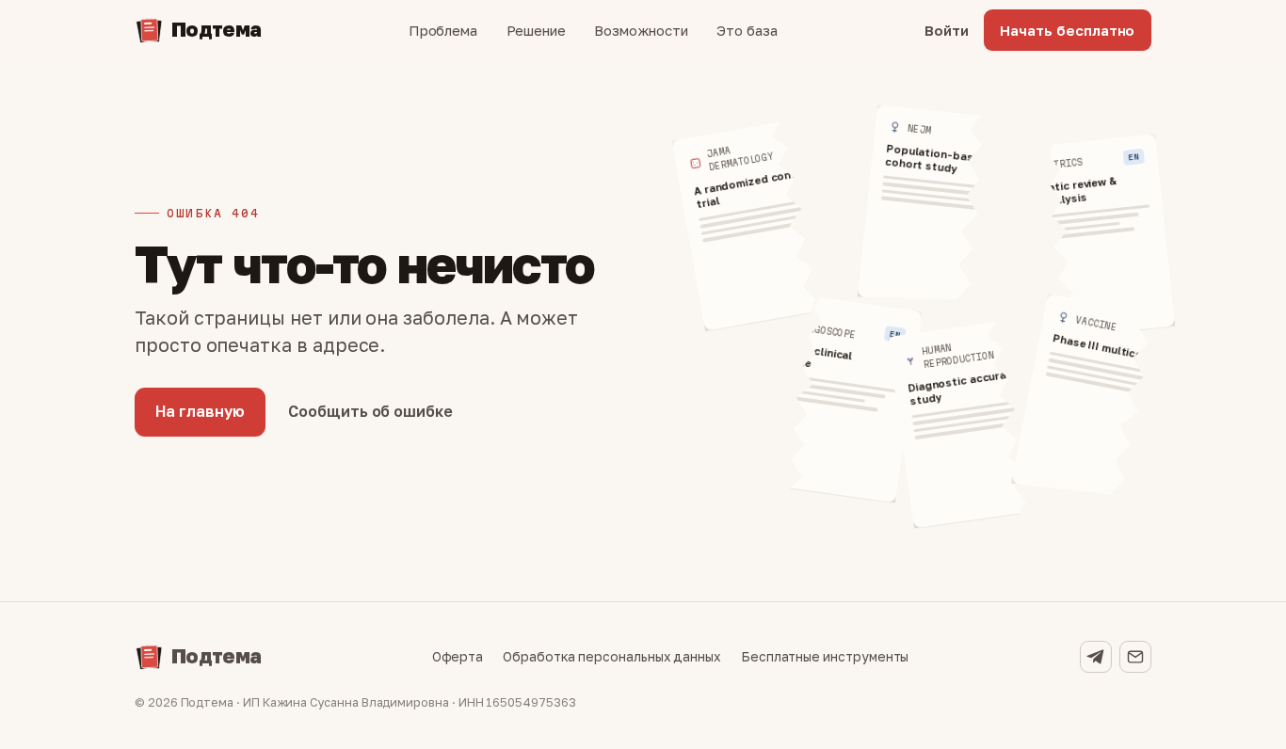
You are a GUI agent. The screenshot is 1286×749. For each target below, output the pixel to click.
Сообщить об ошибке (370, 411)
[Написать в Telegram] (1096, 657)
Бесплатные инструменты (825, 656)
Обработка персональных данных (612, 656)
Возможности (640, 30)
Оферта (458, 656)
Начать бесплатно (1067, 30)
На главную (199, 411)
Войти (946, 30)
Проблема (443, 30)
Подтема (216, 29)
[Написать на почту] (1135, 657)
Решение (536, 30)
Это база (746, 30)
